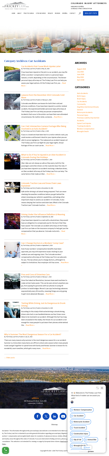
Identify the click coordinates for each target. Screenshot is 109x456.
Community (81, 104)
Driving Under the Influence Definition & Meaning (43, 214)
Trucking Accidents (84, 126)
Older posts (9, 357)
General (80, 110)
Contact (72, 13)
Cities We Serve (41, 13)
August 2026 (81, 69)
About (19, 13)
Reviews (57, 13)
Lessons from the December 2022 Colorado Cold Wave (42, 96)
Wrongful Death (83, 131)
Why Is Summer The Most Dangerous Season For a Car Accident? (32, 334)
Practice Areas (29, 13)
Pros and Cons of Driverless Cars (35, 274)
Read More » (58, 117)
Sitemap (54, 424)
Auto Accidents (82, 93)
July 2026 (80, 72)
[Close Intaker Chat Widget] (102, 388)
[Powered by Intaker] (91, 451)
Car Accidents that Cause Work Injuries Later (41, 66)
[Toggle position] (97, 388)
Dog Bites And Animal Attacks (88, 107)
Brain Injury (81, 99)
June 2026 (80, 74)
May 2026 (80, 77)
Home (13, 13)
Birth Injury (81, 96)
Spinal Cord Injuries (84, 123)
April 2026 (80, 80)
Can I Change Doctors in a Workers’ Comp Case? (42, 243)
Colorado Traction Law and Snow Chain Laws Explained (41, 184)
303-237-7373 (91, 13)
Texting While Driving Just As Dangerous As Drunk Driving (43, 304)
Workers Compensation (85, 129)
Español (64, 13)
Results (50, 13)
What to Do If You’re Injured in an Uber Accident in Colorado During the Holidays (43, 156)
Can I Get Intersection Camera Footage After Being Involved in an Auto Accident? (43, 127)
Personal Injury (82, 115)
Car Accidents (82, 101)
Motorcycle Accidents (85, 112)
